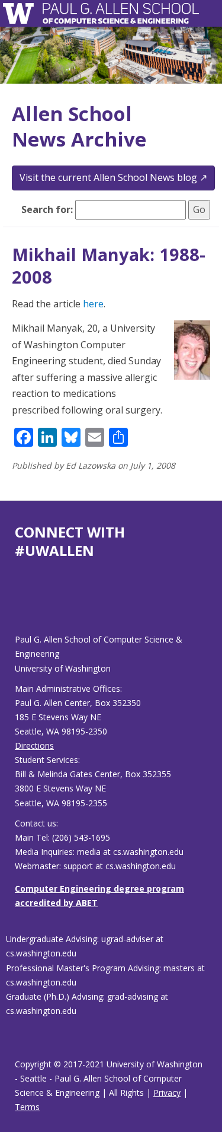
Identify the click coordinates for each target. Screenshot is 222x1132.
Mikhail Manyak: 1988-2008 (108, 265)
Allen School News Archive (79, 126)
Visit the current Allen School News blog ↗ (113, 177)
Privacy (167, 1092)
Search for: (47, 209)
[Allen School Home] (21, 13)
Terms (27, 1106)
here (93, 303)
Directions (34, 745)
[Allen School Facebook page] (18, 605)
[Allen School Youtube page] (24, 605)
